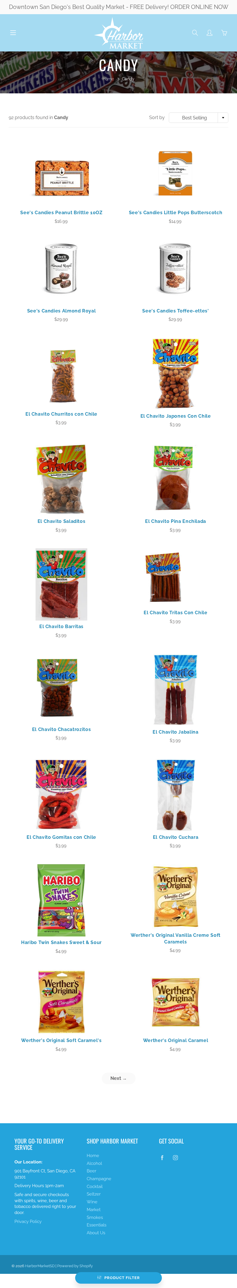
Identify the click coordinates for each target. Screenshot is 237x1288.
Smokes (95, 1217)
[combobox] (198, 117)
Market (94, 1209)
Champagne (99, 1178)
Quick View (61, 174)
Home (108, 79)
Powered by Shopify (75, 1266)
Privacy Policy (28, 1221)
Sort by (157, 117)
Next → (118, 1078)
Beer (91, 1170)
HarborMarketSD (40, 1266)
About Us (96, 1232)
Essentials (96, 1224)
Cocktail (95, 1186)
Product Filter (122, 1278)
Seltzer (94, 1193)
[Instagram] (175, 1158)
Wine (92, 1201)
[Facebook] (162, 1158)
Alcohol (94, 1163)
